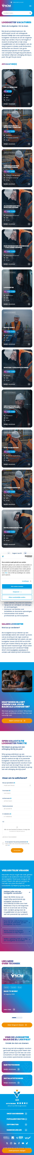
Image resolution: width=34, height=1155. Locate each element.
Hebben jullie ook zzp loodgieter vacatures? (13, 892)
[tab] (14, 1017)
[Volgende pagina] (25, 553)
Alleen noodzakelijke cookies (17, 597)
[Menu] (30, 6)
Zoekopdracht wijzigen (17, 1151)
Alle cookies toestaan (17, 586)
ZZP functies (13, 1124)
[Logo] (6, 5)
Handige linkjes (14, 1130)
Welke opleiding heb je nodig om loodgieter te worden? (15, 940)
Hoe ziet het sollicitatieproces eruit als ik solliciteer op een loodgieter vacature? (16, 922)
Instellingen (25, 581)
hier (6, 572)
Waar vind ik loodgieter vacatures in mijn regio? (14, 932)
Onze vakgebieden (15, 1113)
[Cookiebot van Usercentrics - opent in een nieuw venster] (25, 556)
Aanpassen (16, 592)
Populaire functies (16, 1119)
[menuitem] (17, 13)
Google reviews (22, 1106)
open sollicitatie (11, 713)
